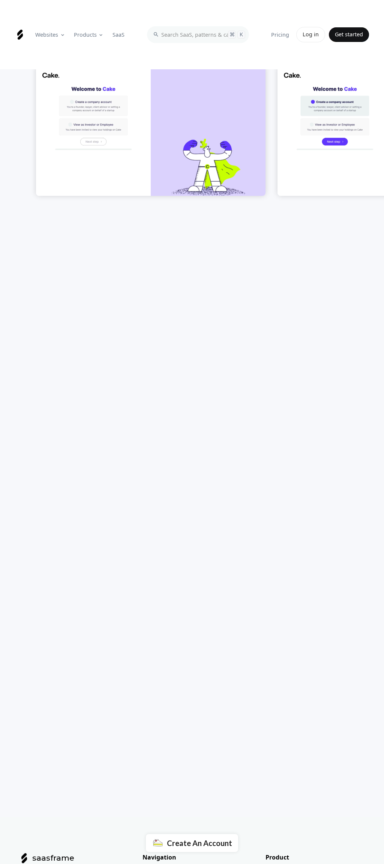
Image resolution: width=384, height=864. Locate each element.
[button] (50, 34)
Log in (311, 34)
